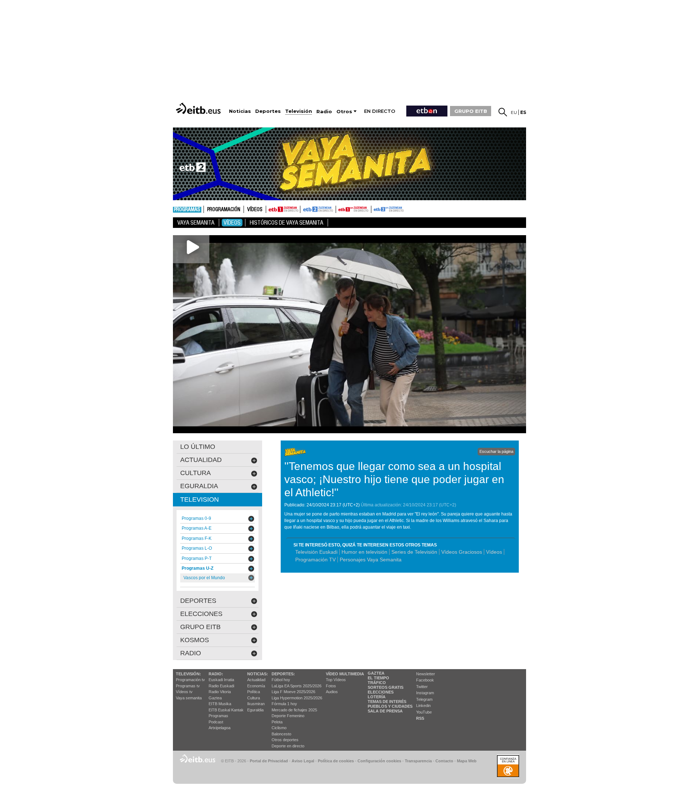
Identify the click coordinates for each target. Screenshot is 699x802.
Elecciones (381, 692)
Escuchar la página (496, 451)
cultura (195, 473)
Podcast (216, 722)
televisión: (188, 674)
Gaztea (215, 698)
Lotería (377, 697)
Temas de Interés (387, 701)
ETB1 (283, 209)
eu (514, 112)
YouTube (424, 712)
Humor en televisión (364, 552)
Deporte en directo (288, 746)
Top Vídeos (336, 679)
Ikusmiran (256, 704)
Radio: (216, 674)
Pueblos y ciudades (390, 706)
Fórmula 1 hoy (284, 704)
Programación (223, 210)
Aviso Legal (303, 761)
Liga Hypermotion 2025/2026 (297, 698)
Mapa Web (467, 761)
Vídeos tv (184, 692)
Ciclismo (279, 728)
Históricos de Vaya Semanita (286, 222)
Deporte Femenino (288, 716)
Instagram (425, 693)
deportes (198, 600)
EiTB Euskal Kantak (226, 710)
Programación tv (190, 679)
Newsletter (425, 674)
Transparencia (418, 761)
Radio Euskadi (221, 686)
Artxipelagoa (219, 728)
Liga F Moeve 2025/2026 (293, 692)
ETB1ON (339, 209)
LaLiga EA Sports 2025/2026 (296, 686)
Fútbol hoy (281, 679)
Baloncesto (281, 734)
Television (199, 499)
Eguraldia (255, 710)
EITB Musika (220, 704)
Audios (332, 692)
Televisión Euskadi (316, 552)
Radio (190, 653)
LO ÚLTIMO (197, 446)
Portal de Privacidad (269, 761)
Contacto (444, 761)
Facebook (425, 680)
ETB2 (318, 209)
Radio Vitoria (220, 692)
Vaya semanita (189, 698)
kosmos (194, 640)
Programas (187, 210)
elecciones (201, 613)
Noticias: (257, 674)
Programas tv (188, 686)
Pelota (277, 722)
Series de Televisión (414, 552)
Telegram (424, 699)
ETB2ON (375, 209)
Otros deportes (285, 740)
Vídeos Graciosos (461, 552)
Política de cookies (336, 761)
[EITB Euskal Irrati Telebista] (199, 108)
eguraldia (199, 486)
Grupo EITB (200, 627)
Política (253, 692)
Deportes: (283, 674)
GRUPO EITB (470, 111)
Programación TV (315, 559)
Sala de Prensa (385, 711)
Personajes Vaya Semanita (371, 559)
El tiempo (378, 678)
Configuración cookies (379, 761)
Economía (256, 686)
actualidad (201, 459)
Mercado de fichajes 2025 (294, 710)
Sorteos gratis (385, 687)
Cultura (253, 698)
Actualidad (256, 679)
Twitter (422, 686)
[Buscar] (502, 112)
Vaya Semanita (195, 222)
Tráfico (377, 682)
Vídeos (254, 210)
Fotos (331, 686)
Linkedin (423, 705)
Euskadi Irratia (221, 679)
